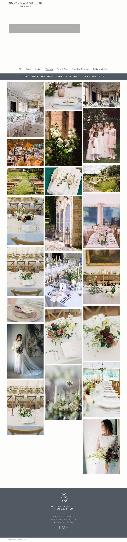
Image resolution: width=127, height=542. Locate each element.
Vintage (59, 76)
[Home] (63, 498)
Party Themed (47, 76)
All (20, 69)
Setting (38, 69)
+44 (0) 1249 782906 (63, 522)
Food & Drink (62, 69)
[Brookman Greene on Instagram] (63, 529)
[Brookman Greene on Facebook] (60, 529)
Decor (28, 69)
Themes (49, 69)
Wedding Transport (80, 69)
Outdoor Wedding (72, 76)
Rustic (101, 76)
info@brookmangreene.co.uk (63, 520)
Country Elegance (30, 76)
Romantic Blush (89, 76)
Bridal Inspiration (100, 69)
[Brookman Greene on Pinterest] (67, 529)
